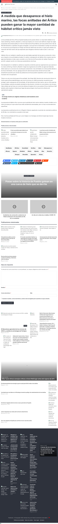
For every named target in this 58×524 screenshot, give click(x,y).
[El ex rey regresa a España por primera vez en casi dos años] (53, 423)
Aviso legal (36, 520)
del (40, 148)
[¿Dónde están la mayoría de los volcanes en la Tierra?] (5, 447)
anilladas (9, 148)
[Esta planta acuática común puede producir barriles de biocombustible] (9, 231)
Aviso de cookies (29, 520)
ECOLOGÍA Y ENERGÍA (11, 7)
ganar (15, 151)
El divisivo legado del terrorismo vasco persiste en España (16, 402)
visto (41, 154)
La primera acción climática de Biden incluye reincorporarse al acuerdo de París (48, 132)
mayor (18, 154)
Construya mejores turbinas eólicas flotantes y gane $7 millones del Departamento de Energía (33, 491)
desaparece (48, 148)
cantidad (25, 148)
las (43, 151)
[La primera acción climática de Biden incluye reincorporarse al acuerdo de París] (34, 136)
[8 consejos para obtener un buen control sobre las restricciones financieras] (24, 473)
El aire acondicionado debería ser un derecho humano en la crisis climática (19, 132)
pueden (33, 154)
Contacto (42, 520)
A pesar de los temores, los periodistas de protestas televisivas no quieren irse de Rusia (48, 451)
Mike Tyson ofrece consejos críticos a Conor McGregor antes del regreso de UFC (28, 379)
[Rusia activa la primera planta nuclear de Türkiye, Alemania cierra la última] (9, 250)
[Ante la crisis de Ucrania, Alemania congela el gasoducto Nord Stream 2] (24, 505)
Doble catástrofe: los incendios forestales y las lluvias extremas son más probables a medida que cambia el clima (33, 442)
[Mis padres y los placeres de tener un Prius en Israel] (5, 456)
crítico (33, 148)
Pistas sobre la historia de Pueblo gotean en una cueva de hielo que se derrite (29, 183)
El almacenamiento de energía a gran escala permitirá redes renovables (19, 383)
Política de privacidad (19, 520)
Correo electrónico (6, 293)
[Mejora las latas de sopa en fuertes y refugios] (5, 490)
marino (50, 151)
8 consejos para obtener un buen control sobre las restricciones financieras (33, 475)
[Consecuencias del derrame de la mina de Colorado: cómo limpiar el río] (48, 231)
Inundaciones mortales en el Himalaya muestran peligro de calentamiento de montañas (23, 392)
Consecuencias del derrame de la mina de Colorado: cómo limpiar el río (48, 238)
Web (31, 293)
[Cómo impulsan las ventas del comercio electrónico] (53, 415)
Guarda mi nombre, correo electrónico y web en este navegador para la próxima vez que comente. (26, 298)
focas (8, 151)
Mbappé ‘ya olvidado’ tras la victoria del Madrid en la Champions (14, 438)
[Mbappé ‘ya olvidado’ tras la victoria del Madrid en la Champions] (5, 438)
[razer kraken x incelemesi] (29, 523)
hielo (29, 151)
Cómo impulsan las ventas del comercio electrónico (14, 411)
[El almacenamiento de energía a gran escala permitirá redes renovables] (53, 387)
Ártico (17, 148)
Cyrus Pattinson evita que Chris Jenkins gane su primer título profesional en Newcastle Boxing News (33, 461)
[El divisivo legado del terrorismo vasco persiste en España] (53, 406)
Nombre (3, 287)
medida (25, 154)
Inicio (3, 7)
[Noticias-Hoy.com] (10, 4)
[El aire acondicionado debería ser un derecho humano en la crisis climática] (5, 135)
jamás (37, 151)
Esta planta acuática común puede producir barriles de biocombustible (8, 238)
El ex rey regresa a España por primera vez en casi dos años (16, 420)
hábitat (23, 151)
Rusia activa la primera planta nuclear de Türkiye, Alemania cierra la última (8, 258)
